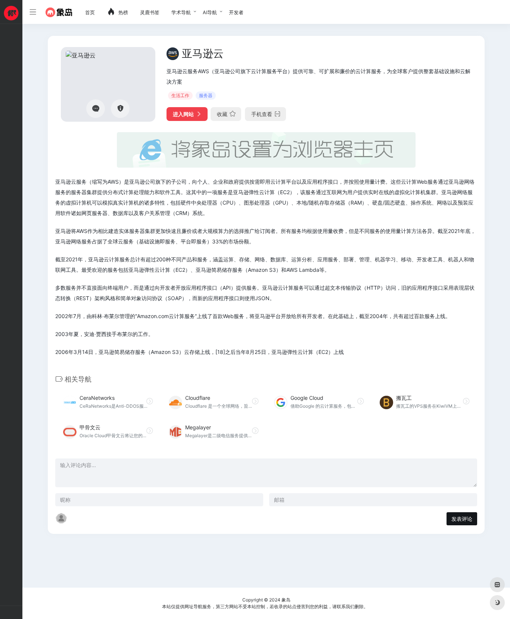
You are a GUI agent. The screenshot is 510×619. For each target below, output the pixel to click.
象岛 (286, 600)
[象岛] (59, 12)
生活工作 (180, 95)
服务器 (205, 95)
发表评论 (461, 519)
